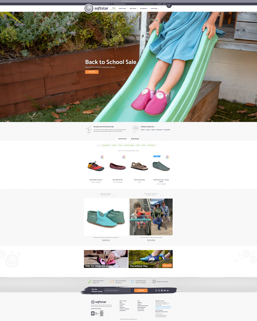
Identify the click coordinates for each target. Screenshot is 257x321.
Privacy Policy (141, 309)
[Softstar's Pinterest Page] (162, 290)
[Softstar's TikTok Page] (168, 290)
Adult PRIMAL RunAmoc (95, 180)
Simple (153, 130)
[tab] (122, 139)
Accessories (143, 8)
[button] (145, 4)
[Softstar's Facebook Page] (156, 290)
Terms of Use (141, 310)
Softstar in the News (124, 309)
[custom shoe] (105, 217)
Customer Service (150, 4)
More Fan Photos (151, 240)
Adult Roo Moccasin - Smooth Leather (161, 181)
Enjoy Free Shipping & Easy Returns (120, 282)
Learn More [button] (154, 8)
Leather (148, 130)
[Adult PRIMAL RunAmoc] (95, 166)
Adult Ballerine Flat (118, 180)
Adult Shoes (122, 8)
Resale (121, 306)
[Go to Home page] (96, 8)
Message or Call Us (159, 301)
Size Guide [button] (159, 4)
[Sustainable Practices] (101, 313)
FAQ (139, 301)
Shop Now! (139, 1)
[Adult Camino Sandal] (139, 166)
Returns (139, 304)
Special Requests (141, 307)
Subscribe (141, 290)
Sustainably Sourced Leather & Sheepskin (141, 282)
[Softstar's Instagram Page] (159, 290)
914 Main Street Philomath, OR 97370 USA (161, 311)
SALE (114, 8)
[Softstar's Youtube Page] (165, 290)
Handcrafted (159, 130)
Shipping (140, 302)
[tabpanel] (128, 164)
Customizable (167, 130)
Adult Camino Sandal (139, 180)
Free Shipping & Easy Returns (119, 4)
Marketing (122, 307)
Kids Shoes (133, 8)
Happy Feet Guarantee (162, 282)
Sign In (164, 4)
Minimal (143, 130)
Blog (121, 302)
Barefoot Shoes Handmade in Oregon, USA (101, 4)
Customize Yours (106, 240)
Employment (123, 310)
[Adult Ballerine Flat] (117, 166)
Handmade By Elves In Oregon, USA (98, 282)
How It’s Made (123, 301)
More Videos (167, 266)
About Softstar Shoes (96, 309)
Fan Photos (122, 304)
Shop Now (92, 72)
